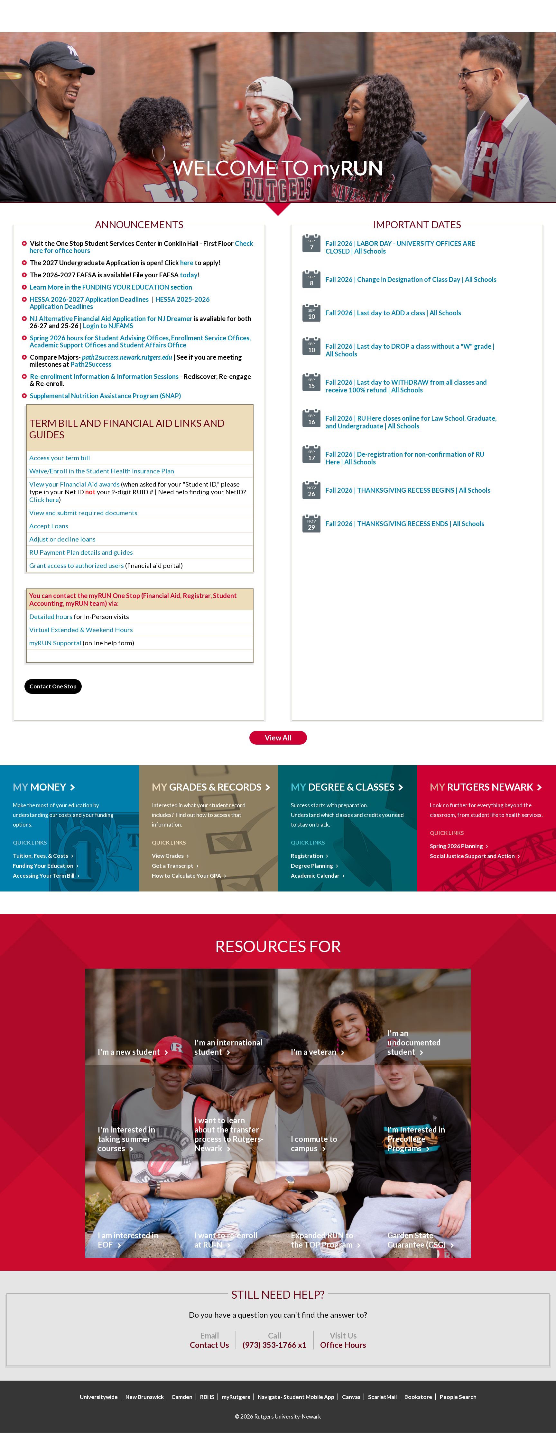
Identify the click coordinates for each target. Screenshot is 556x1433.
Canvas (351, 1396)
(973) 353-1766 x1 (275, 1344)
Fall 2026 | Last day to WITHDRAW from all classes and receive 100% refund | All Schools (406, 386)
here (186, 262)
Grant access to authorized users (76, 565)
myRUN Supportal (55, 643)
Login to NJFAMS (108, 325)
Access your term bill (59, 457)
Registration (307, 855)
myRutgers (236, 1396)
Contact (53, 686)
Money (48, 787)
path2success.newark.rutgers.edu (127, 357)
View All (278, 737)
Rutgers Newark (490, 787)
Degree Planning (312, 865)
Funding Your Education (43, 865)
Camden (181, 1396)
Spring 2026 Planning (456, 846)
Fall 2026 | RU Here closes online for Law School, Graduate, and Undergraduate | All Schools (411, 422)
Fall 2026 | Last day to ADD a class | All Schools (393, 313)
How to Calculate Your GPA (186, 875)
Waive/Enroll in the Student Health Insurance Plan (101, 471)
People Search (458, 1396)
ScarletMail (382, 1396)
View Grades (168, 855)
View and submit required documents (83, 512)
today (189, 275)
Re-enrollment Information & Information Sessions (105, 376)
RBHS (207, 1396)
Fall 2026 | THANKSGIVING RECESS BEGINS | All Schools (408, 490)
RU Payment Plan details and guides (81, 552)
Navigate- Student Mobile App (296, 1396)
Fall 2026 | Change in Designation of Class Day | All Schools (411, 279)
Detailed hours (50, 616)
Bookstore (418, 1396)
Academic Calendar (315, 875)
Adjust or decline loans (62, 539)
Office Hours (343, 1344)
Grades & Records (215, 787)
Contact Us (209, 1344)
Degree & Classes (351, 787)
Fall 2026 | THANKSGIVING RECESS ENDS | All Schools (405, 523)
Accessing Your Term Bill (43, 875)
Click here (44, 499)
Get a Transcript (172, 865)
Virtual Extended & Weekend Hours (81, 629)
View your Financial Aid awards (74, 484)
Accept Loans (48, 526)
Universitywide (99, 1396)
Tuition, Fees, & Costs (40, 855)
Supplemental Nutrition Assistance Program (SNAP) (105, 395)
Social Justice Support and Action (472, 856)
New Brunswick (144, 1396)
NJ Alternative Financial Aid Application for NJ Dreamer (111, 318)
